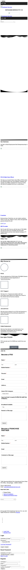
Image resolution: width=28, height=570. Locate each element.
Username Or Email (5, 538)
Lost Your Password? (6, 544)
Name (3, 360)
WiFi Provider (4, 226)
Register (3, 568)
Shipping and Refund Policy (10, 495)
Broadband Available (6, 404)
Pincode (4, 373)
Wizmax (18, 512)
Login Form (6, 531)
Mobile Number (5, 367)
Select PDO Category (7, 391)
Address (3, 385)
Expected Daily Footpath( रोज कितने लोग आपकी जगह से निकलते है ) (14, 398)
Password (3, 540)
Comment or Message (7, 455)
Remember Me (6, 542)
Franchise (3, 215)
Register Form (7, 532)
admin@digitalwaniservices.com (12, 487)
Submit (4, 423)
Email (2, 379)
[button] (2, 3)
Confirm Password (5, 567)
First (2, 364)
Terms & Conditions (8, 494)
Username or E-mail (5, 553)
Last (16, 364)
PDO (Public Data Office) (7, 177)
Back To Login (4, 556)
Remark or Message (6, 410)
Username (3, 562)
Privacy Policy (7, 492)
